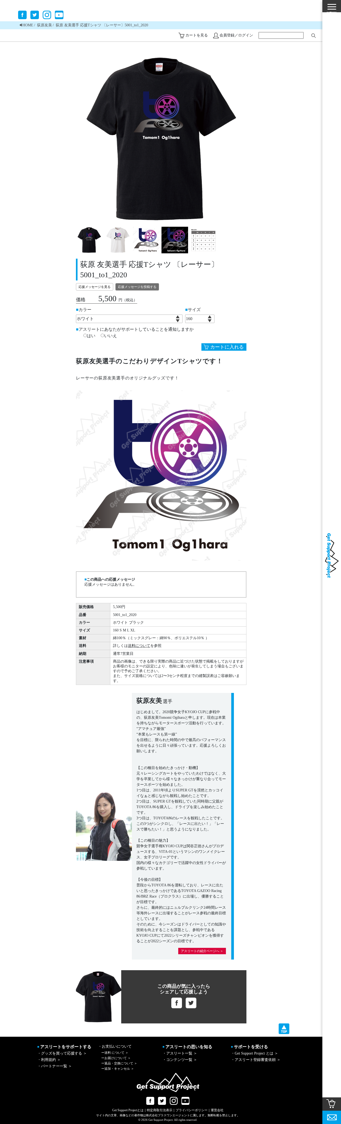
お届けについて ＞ (116, 1058)
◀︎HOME (26, 25)
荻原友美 (44, 25)
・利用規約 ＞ (49, 1060)
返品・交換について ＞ (119, 1063)
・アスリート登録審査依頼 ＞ (256, 1060)
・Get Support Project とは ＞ (254, 1053)
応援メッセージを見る (95, 287)
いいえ (110, 336)
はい (91, 336)
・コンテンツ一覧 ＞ (180, 1060)
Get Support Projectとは (128, 1110)
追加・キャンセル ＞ (117, 1069)
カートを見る (196, 35)
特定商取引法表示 (159, 1110)
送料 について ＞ (114, 1053)
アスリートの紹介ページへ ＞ (202, 951)
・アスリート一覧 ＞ (180, 1053)
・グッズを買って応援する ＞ (62, 1053)
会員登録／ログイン (236, 35)
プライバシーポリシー (192, 1110)
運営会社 (217, 1110)
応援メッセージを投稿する (137, 287)
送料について (139, 646)
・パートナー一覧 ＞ (54, 1066)
